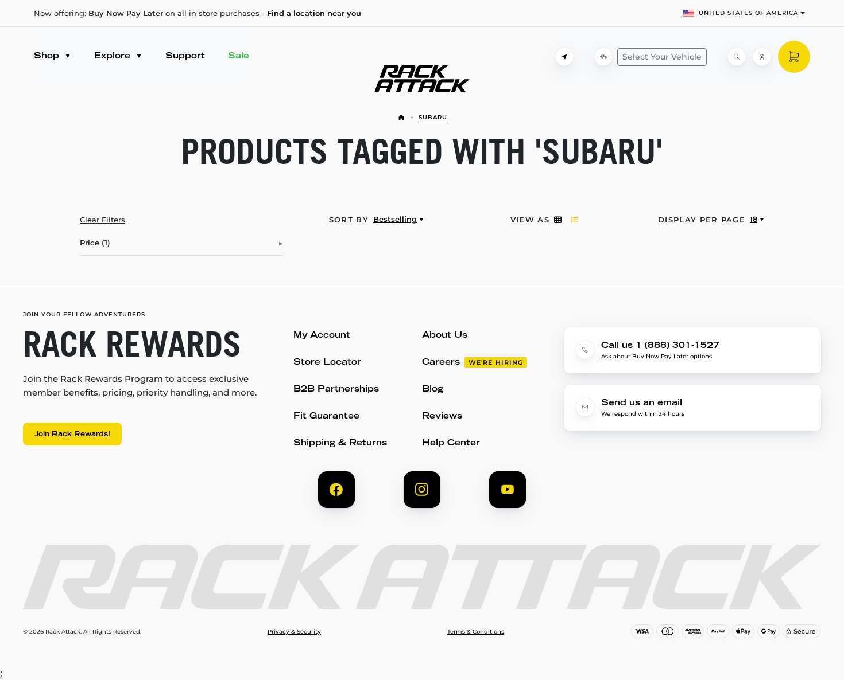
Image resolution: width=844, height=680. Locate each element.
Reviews (442, 416)
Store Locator (327, 362)
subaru (433, 117)
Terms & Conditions (475, 631)
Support (185, 56)
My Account (321, 335)
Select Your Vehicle (662, 57)
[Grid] (558, 219)
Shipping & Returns (340, 443)
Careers (441, 362)
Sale (238, 56)
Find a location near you (314, 13)
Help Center (451, 443)
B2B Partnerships (336, 389)
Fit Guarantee (326, 416)
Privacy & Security (294, 631)
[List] (574, 219)
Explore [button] (113, 56)
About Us (444, 335)
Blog (432, 389)
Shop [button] (48, 56)
